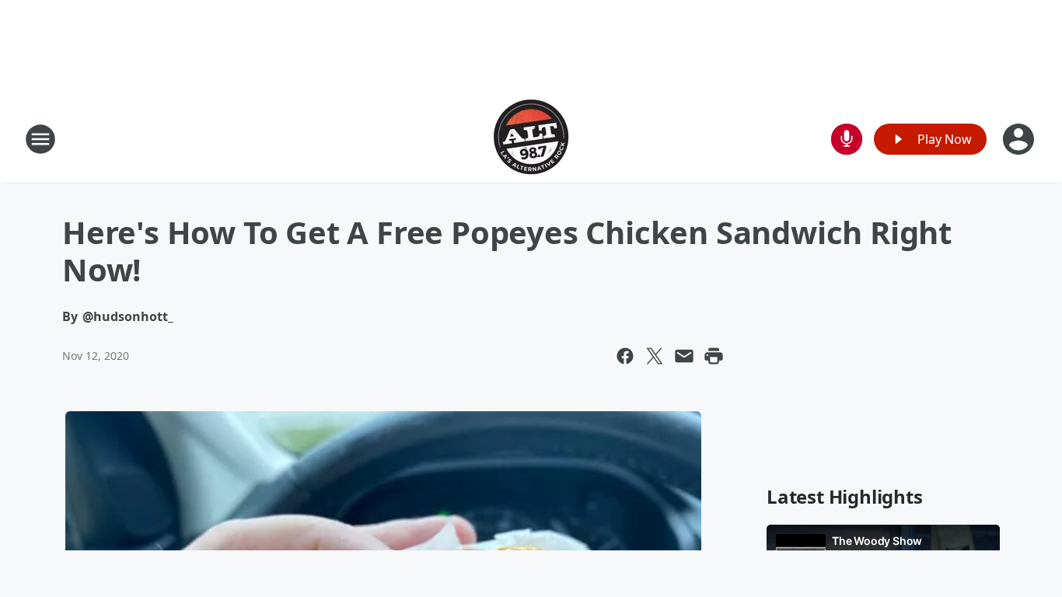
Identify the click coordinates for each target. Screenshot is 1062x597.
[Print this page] (714, 356)
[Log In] (1020, 139)
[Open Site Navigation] (40, 139)
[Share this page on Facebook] (625, 356)
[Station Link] (531, 139)
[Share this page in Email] (684, 356)
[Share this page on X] (654, 356)
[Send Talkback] (846, 139)
